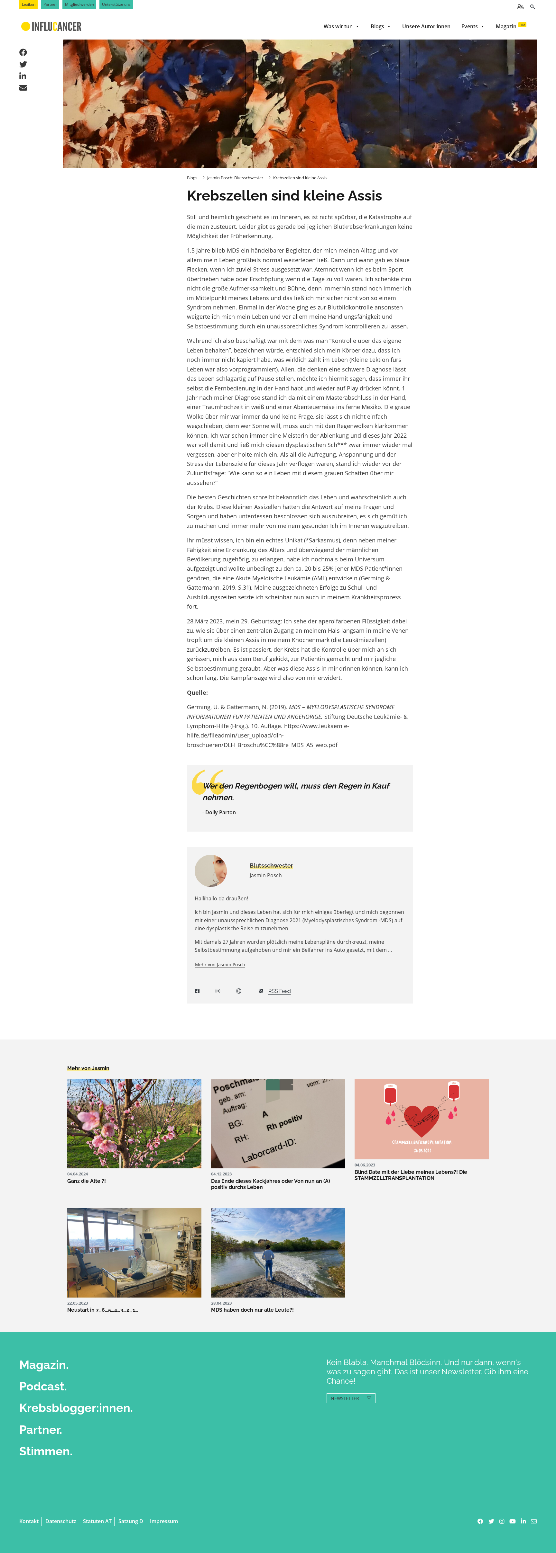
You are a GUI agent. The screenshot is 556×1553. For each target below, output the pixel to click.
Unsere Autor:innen (426, 26)
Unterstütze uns (116, 4)
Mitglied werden (79, 4)
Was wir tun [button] (338, 26)
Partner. (40, 1429)
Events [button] (469, 26)
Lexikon (28, 4)
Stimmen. (45, 1451)
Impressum (164, 1521)
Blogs (377, 26)
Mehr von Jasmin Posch (220, 964)
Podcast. (43, 1386)
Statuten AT (97, 1521)
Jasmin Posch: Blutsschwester (235, 178)
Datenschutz (60, 1521)
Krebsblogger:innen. (76, 1408)
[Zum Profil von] (217, 871)
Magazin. (44, 1364)
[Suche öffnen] (533, 7)
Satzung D (130, 1521)
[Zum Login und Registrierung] (520, 6)
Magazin (510, 26)
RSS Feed (279, 991)
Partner (50, 4)
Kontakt (29, 1521)
